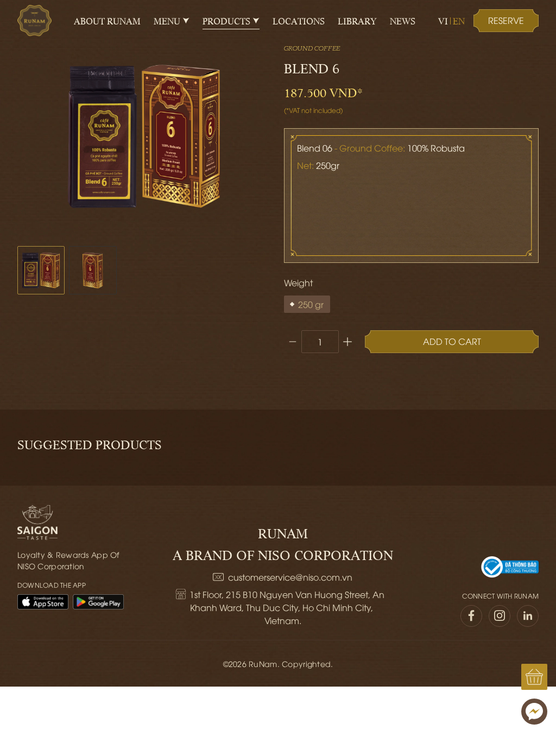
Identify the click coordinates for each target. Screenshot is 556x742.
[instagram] (499, 616)
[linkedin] (528, 616)
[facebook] (471, 616)
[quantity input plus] (347, 341)
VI (443, 21)
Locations (299, 21)
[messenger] (534, 712)
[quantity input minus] (292, 341)
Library (357, 21)
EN (459, 21)
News (402, 21)
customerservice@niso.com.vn (290, 577)
